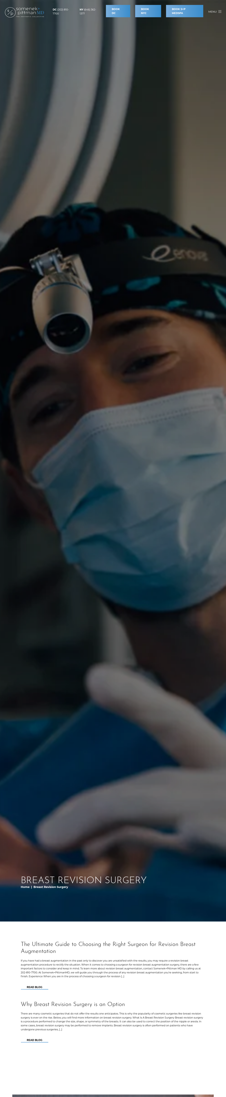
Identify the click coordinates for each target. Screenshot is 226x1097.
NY (81, 9)
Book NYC (145, 11)
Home (25, 887)
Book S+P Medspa (179, 11)
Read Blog (34, 987)
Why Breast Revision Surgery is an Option (73, 1003)
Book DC (116, 11)
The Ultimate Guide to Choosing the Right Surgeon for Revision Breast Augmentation (108, 946)
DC (55, 9)
